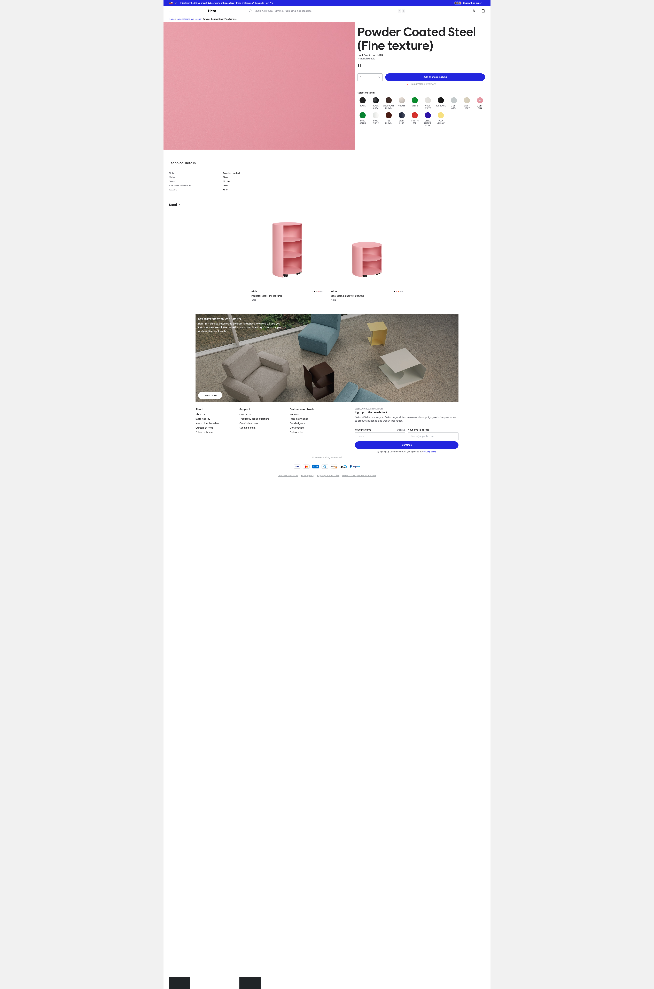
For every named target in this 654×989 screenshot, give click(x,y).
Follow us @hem (204, 432)
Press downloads (299, 419)
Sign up (258, 3)
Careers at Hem (204, 427)
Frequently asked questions (254, 419)
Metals (198, 19)
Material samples (185, 19)
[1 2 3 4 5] (370, 77)
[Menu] (170, 11)
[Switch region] (173, 3)
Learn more (210, 395)
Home (172, 19)
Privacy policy (430, 452)
